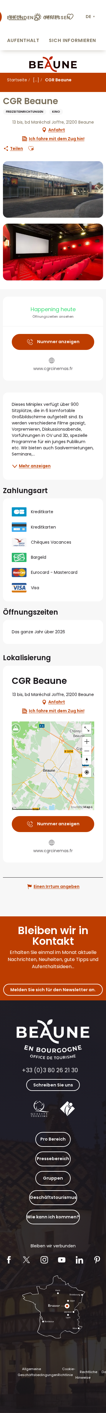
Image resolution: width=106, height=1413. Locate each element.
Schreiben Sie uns (53, 1085)
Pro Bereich (53, 1139)
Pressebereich (53, 1159)
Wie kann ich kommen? (53, 1217)
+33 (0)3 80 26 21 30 (50, 1070)
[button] (91, 17)
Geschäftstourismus (53, 1197)
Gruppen (53, 1178)
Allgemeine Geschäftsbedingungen (38, 1372)
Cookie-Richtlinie (66, 1372)
